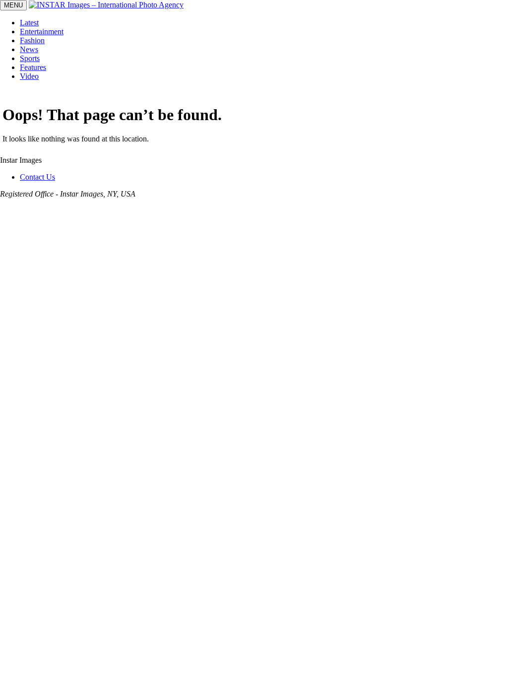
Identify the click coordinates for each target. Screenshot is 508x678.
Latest (29, 22)
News (29, 49)
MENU (13, 5)
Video (29, 76)
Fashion (32, 40)
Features (33, 67)
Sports (30, 58)
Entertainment (42, 31)
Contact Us (37, 177)
